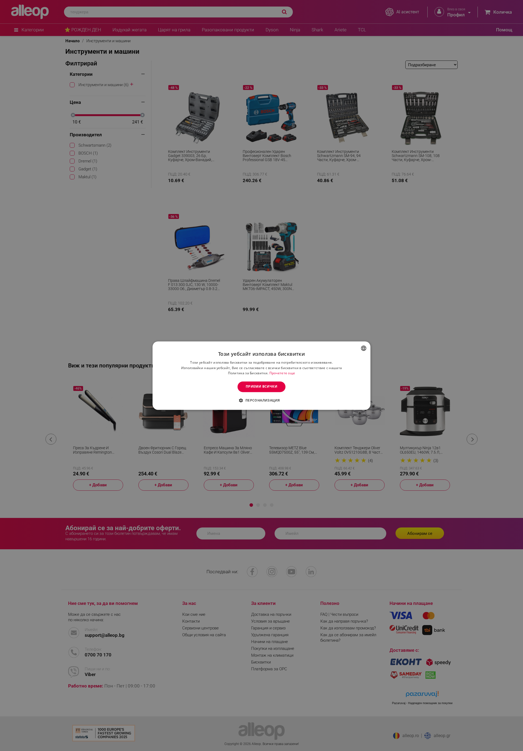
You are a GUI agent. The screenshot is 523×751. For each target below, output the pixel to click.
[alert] (261, 375)
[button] (261, 400)
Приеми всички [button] (261, 386)
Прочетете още (282, 373)
